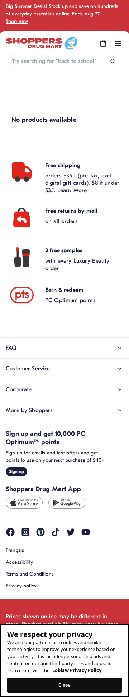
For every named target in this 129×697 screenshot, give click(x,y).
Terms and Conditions (30, 574)
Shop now (17, 21)
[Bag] (103, 43)
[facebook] (10, 532)
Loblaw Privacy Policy (76, 670)
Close (64, 685)
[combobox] (64, 61)
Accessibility (19, 562)
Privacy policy (21, 586)
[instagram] (25, 532)
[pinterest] (40, 532)
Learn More (72, 190)
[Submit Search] (112, 61)
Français (15, 550)
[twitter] (70, 532)
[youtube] (85, 532)
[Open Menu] (118, 43)
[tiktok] (55, 532)
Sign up (16, 471)
